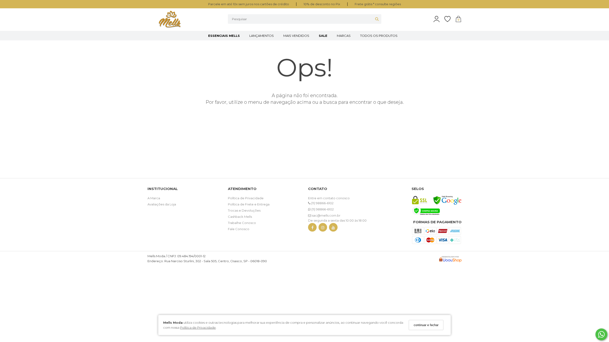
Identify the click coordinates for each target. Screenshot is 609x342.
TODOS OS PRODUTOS (379, 36)
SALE (323, 36)
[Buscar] (377, 19)
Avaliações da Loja (161, 204)
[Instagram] (323, 228)
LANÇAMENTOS (261, 36)
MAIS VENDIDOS (296, 36)
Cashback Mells (240, 216)
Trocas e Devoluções (244, 210)
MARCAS (344, 36)
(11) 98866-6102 (322, 203)
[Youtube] (333, 228)
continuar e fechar (426, 325)
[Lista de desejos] (449, 19)
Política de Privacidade (198, 327)
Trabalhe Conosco (242, 223)
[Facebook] (312, 228)
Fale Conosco (238, 229)
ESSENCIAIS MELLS (224, 36)
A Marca (153, 198)
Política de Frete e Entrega (249, 204)
